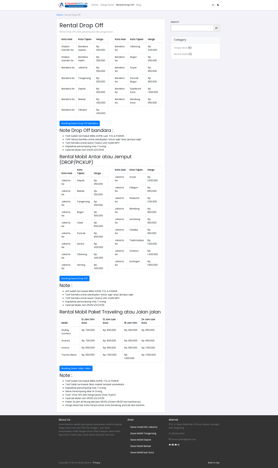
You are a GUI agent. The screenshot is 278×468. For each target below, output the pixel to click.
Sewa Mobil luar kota (142, 452)
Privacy (96, 462)
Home (94, 5)
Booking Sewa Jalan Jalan (76, 368)
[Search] (216, 28)
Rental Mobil (181, 54)
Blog (138, 5)
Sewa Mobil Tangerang (143, 433)
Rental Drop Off (125, 5)
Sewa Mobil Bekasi (140, 446)
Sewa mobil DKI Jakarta (143, 427)
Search (175, 22)
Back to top (213, 462)
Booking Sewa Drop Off (74, 278)
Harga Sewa (107, 5)
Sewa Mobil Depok (140, 439)
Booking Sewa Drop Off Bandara (79, 123)
